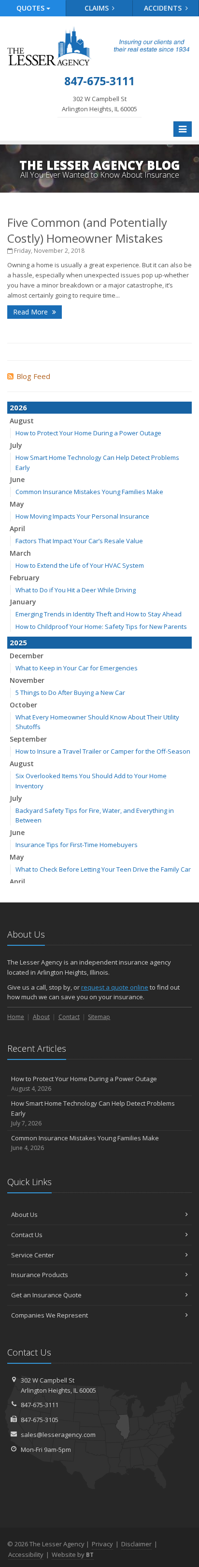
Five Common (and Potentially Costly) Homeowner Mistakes (87, 230)
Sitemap (99, 1017)
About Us (24, 1214)
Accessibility (25, 1554)
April (17, 528)
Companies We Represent (49, 1315)
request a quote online (114, 987)
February (25, 577)
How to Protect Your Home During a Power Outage (88, 433)
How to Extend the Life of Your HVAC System (79, 565)
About (41, 1017)
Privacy (102, 1544)
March (20, 553)
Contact (69, 1017)
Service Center (32, 1255)
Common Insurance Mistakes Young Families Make (89, 491)
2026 (18, 407)
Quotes (31, 8)
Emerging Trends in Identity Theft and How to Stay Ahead (98, 614)
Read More (31, 311)
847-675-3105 (39, 1419)
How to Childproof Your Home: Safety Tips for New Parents (101, 626)
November (27, 680)
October (23, 704)
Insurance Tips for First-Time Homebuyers (76, 844)
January (23, 601)
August (22, 420)
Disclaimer (136, 1544)
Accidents (164, 8)
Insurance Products (39, 1274)
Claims (98, 8)
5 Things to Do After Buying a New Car (70, 692)
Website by (73, 1554)
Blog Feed (33, 376)
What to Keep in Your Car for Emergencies (76, 668)
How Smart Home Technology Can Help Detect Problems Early (93, 1113)
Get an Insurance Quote (46, 1295)
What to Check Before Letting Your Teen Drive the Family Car (103, 869)
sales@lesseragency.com (58, 1434)
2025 (18, 642)
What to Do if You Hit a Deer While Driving (75, 590)
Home (15, 1017)
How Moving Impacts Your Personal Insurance (82, 516)
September (28, 739)
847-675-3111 (39, 1404)
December (26, 655)
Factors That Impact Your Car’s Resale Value (79, 540)
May (17, 504)
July (16, 445)
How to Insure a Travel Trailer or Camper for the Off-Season (102, 751)
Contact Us (27, 1234)
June (17, 479)
